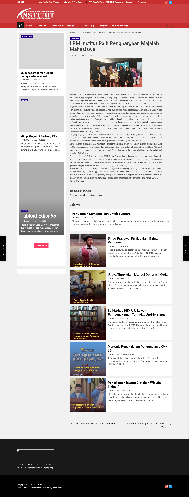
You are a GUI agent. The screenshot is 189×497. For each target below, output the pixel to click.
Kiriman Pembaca (120, 25)
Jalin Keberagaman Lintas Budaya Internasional (37, 74)
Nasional (42, 25)
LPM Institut (74, 55)
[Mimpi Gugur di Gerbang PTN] (41, 114)
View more (41, 245)
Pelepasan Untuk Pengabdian (142, 2)
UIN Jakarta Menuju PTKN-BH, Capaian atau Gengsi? (103, 2)
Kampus (29, 25)
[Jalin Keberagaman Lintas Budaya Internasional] (41, 51)
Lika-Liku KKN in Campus (66, 2)
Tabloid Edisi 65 (38, 216)
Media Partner (27, 36)
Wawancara (73, 25)
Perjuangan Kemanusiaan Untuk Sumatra (101, 214)
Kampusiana (75, 38)
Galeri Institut (58, 25)
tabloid (24, 211)
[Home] (20, 25)
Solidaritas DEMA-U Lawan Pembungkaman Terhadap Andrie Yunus (136, 312)
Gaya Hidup (89, 25)
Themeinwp (48, 467)
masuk (82, 195)
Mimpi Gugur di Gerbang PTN (39, 136)
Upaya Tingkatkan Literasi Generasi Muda (138, 274)
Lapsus (24, 100)
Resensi (103, 25)
